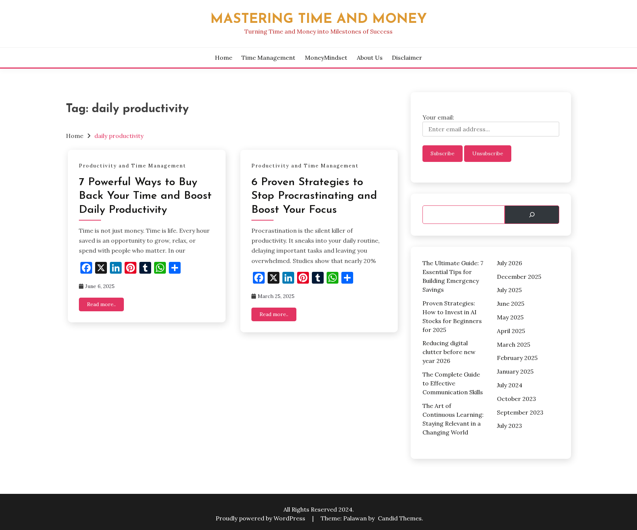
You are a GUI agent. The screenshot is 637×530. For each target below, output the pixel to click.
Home (223, 57)
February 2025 (517, 357)
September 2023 (520, 412)
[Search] (532, 214)
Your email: (438, 117)
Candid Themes (400, 518)
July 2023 (509, 425)
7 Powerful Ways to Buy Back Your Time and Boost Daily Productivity (145, 196)
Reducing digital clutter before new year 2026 (449, 351)
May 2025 (510, 317)
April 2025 (511, 331)
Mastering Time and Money (318, 19)
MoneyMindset (326, 57)
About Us (370, 57)
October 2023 (516, 398)
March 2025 (513, 344)
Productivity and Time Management (132, 166)
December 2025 (519, 276)
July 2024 (509, 385)
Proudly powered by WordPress (261, 518)
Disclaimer (407, 57)
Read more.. (101, 304)
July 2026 (509, 263)
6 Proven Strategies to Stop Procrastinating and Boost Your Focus (314, 196)
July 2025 (509, 290)
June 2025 (510, 303)
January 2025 (515, 371)
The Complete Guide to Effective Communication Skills (452, 383)
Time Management (268, 57)
